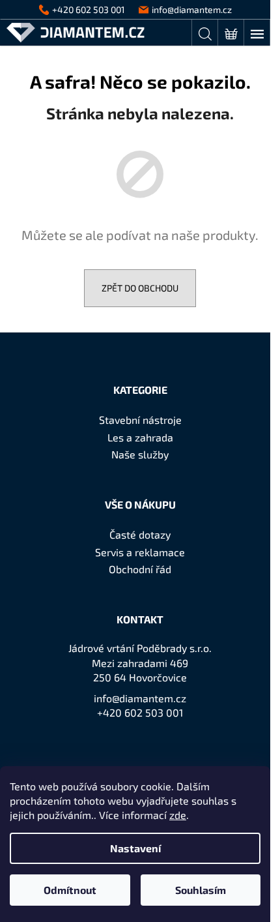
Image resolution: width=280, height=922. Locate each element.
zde (177, 815)
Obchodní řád (140, 569)
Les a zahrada (140, 437)
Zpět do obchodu (140, 287)
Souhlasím (200, 890)
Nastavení (135, 848)
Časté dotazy (140, 534)
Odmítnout (70, 890)
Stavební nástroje (140, 419)
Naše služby (140, 454)
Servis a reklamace (140, 552)
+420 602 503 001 (140, 712)
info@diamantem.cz (140, 698)
